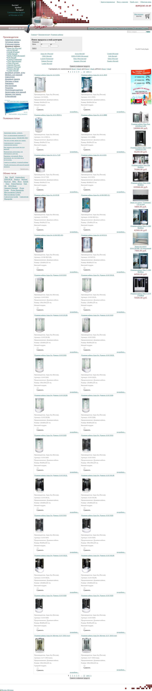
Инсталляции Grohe (12, 195)
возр (73, 69)
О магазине (138, 28)
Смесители (10, 77)
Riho (14, 182)
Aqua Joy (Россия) (14, 48)
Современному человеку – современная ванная (13, 144)
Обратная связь (145, 2)
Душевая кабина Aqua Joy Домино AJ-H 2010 (50, 275)
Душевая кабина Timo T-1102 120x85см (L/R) (140, 148)
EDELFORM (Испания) (16, 56)
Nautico (17, 179)
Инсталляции (11, 86)
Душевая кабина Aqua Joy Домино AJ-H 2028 (97, 395)
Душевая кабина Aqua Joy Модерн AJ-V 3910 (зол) (52, 636)
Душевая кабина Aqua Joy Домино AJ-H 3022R (97, 555)
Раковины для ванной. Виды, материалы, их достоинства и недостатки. (14, 158)
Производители (43, 35)
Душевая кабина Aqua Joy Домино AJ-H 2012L (97, 275)
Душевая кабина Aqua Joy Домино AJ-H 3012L (50, 475)
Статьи (145, 28)
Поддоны (9, 88)
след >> (89, 72)
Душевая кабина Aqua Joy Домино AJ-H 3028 (50, 595)
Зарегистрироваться (108, 2)
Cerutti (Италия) (14, 52)
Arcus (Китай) (13, 50)
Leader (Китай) (13, 71)
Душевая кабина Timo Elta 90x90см (140, 166)
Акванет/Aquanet (11, 188)
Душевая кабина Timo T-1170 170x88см (140, 294)
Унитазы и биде (12, 81)
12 (84, 72)
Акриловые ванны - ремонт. (13, 133)
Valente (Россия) (14, 65)
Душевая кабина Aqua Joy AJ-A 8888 (94, 115)
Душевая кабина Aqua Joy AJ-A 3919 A (48, 115)
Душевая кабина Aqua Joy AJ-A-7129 (47, 155)
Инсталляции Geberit (12, 192)
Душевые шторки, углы (15, 73)
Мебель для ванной (13, 75)
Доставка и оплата (110, 28)
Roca (20, 182)
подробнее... (74, 112)
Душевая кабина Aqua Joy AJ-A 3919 (94, 75)
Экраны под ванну (13, 94)
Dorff (12, 177)
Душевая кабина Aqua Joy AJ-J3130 (46, 195)
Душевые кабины (12, 46)
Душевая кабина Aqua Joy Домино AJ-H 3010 (97, 435)
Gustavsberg (20, 177)
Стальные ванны (12, 44)
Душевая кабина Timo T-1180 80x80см (140, 227)
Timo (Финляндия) (14, 61)
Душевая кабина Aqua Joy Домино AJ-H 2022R (51, 395)
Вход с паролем (122, 2)
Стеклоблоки (10, 96)
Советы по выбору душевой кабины (16, 162)
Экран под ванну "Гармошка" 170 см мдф (140, 203)
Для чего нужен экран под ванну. (15, 140)
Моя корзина (138, 14)
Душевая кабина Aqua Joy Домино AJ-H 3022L (50, 555)
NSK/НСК (8, 179)
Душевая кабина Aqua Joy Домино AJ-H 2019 (97, 315)
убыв (78, 69)
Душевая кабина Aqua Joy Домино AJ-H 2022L (97, 355)
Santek (25, 182)
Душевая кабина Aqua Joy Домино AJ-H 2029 (50, 435)
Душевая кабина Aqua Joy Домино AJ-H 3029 (97, 595)
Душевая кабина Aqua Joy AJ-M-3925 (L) (95, 195)
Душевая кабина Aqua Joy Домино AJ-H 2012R (51, 315)
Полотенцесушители (14, 90)
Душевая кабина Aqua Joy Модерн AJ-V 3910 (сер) (99, 636)
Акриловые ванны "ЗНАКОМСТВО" (16, 138)
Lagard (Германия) (15, 59)
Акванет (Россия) (14, 67)
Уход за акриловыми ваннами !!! (15, 135)
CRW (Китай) (12, 54)
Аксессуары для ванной (15, 92)
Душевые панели (12, 79)
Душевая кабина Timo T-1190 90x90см (140, 271)
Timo (7, 184)
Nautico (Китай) (13, 69)
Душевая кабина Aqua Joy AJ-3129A (47, 75)
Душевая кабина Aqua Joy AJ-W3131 (94, 235)
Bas (6, 177)
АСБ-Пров (12, 186)
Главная (91, 28)
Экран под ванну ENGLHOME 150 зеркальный (140, 247)
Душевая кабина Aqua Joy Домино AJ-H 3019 (50, 515)
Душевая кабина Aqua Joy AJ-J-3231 (94, 155)
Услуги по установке (125, 28)
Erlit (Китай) (12, 58)
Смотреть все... (24, 169)
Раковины (9, 83)
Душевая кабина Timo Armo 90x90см (140, 184)
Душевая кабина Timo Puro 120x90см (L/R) (140, 125)
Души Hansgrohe (17, 190)
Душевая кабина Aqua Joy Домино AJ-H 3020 (97, 515)
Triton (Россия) (13, 63)
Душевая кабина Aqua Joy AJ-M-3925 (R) (48, 235)
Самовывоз (99, 28)
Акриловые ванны (13, 40)
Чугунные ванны (12, 42)
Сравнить (40, 110)
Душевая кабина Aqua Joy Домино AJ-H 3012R (97, 475)
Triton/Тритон (16, 184)
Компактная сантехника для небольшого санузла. (13, 152)
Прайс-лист (134, 2)
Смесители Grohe (11, 197)
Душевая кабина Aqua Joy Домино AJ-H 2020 (50, 355)
